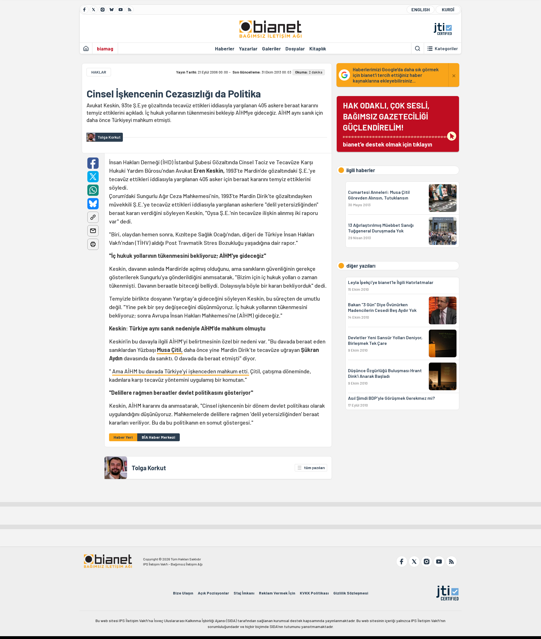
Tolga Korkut (149, 467)
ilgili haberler (360, 170)
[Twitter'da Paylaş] (93, 176)
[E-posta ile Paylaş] (93, 230)
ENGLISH (420, 9)
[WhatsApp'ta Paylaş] (93, 190)
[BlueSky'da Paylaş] (93, 203)
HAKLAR (98, 72)
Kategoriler (446, 48)
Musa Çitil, (170, 349)
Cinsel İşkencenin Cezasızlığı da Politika (174, 93)
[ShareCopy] (93, 217)
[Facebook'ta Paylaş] (93, 163)
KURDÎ (448, 9)
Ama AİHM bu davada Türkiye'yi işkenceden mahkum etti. (180, 371)
